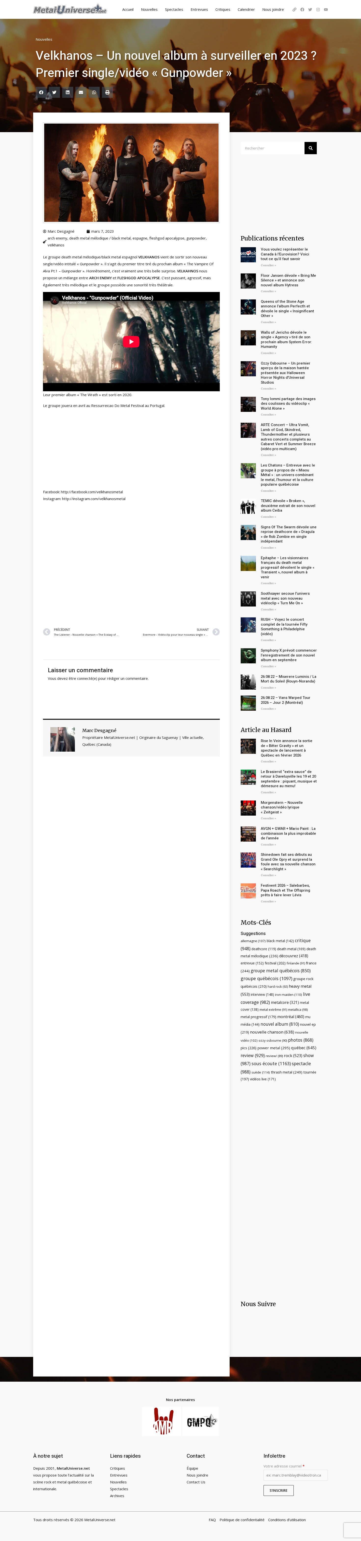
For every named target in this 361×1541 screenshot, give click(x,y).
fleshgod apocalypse (166, 238)
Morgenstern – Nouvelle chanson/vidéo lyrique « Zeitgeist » (282, 807)
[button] (41, 92)
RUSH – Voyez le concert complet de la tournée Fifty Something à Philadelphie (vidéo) (284, 627)
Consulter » (268, 265)
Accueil (128, 9)
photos (300, 1040)
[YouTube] (326, 10)
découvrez (293, 956)
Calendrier (246, 9)
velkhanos (56, 244)
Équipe (192, 1468)
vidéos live (263, 1079)
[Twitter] (310, 10)
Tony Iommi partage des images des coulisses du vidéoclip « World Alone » (288, 403)
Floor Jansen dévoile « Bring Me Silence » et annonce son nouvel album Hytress (288, 280)
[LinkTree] (294, 10)
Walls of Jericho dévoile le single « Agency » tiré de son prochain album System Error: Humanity (286, 340)
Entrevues (199, 9)
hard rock (278, 986)
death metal (291, 949)
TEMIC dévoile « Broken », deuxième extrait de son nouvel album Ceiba (288, 505)
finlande (296, 963)
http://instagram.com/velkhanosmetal (93, 498)
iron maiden (288, 994)
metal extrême (273, 1009)
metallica (298, 1009)
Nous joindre (273, 9)
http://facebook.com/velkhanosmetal (92, 491)
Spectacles (174, 9)
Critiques (222, 9)
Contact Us (196, 1481)
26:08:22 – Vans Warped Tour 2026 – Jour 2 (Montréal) (285, 700)
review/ (274, 1056)
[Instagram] (318, 10)
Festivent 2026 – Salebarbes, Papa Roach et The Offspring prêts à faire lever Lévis (285, 890)
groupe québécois (266, 978)
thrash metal (286, 1072)
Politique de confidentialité (242, 1519)
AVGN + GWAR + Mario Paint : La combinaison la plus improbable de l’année (288, 833)
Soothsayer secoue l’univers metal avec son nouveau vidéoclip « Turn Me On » (285, 598)
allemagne (253, 941)
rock (293, 1055)
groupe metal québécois (281, 970)
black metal (280, 940)
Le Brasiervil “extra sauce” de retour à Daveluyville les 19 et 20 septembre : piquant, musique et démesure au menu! (289, 779)
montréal (290, 1016)
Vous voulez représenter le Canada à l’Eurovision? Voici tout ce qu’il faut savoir (285, 254)
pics (248, 1047)
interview (262, 994)
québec (303, 1047)
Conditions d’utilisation (287, 1519)
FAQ (212, 1519)
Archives (117, 1495)
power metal (273, 1047)
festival (275, 962)
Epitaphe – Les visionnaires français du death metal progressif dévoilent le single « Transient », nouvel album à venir (287, 567)
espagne (140, 238)
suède (260, 1072)
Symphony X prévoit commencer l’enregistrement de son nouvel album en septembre (289, 655)
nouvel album (280, 1024)
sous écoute (271, 1063)
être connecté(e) (83, 678)
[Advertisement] (131, 564)
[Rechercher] (311, 148)
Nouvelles (149, 9)
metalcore (285, 1002)
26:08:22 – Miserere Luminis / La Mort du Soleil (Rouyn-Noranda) (288, 679)
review (253, 1055)
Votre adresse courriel (284, 1466)
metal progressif (258, 1016)
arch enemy (57, 238)
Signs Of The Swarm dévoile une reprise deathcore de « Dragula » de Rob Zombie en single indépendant (289, 534)
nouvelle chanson (272, 1032)
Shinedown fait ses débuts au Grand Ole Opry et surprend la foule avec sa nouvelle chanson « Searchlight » (288, 862)
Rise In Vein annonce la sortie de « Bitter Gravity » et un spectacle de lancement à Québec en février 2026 (286, 748)
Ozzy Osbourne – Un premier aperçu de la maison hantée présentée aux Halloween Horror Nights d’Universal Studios (285, 373)
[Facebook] (302, 10)
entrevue (252, 963)
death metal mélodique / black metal (100, 238)
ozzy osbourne (273, 1040)
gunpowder (196, 238)
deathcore (263, 949)
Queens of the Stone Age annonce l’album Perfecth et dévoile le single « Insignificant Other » (287, 309)
